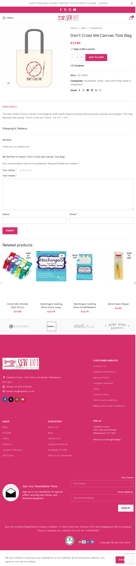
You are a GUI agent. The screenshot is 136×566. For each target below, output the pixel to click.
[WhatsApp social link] (100, 90)
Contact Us (99, 366)
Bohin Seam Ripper (118, 304)
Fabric (5, 438)
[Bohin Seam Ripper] (118, 276)
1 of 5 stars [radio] (21, 170)
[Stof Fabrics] (84, 326)
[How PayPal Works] (85, 541)
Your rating (9, 170)
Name (6, 214)
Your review (9, 175)
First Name (127, 477)
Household (96, 28)
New (4, 427)
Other (100, 80)
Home (73, 28)
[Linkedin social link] (96, 90)
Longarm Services (103, 383)
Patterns (7, 444)
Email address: (126, 492)
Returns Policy (101, 377)
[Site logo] (68, 17)
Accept (123, 559)
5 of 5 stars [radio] (31, 170)
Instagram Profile (57, 449)
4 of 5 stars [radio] (28, 170)
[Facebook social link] (61, 9)
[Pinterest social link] (92, 90)
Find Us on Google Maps (107, 439)
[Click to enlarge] (8, 83)
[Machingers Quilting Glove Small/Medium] (85, 276)
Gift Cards (8, 455)
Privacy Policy (101, 394)
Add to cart (96, 57)
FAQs (96, 388)
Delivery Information (104, 371)
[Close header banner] (132, 3)
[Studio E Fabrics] (51, 326)
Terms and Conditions (105, 400)
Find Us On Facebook (60, 455)
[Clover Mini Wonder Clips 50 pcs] (17, 276)
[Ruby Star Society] (117, 326)
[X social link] (65, 9)
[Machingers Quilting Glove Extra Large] (51, 276)
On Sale (6, 432)
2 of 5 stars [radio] (23, 170)
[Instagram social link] (70, 9)
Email (73, 214)
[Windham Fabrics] (18, 326)
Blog (50, 432)
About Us (53, 427)
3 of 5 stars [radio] (26, 170)
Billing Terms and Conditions (109, 406)
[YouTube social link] (74, 9)
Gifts (83, 28)
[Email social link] (88, 90)
